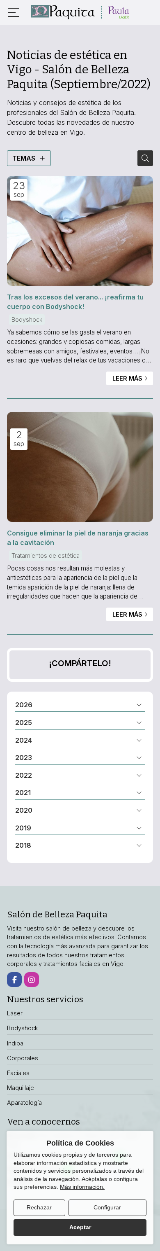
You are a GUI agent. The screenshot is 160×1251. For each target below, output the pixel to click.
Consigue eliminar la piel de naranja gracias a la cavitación (78, 537)
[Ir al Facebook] (14, 979)
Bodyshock (26, 319)
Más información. (82, 1186)
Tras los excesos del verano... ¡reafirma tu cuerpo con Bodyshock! (75, 301)
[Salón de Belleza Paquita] (80, 12)
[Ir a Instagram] (31, 979)
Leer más (127, 378)
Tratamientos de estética (45, 555)
